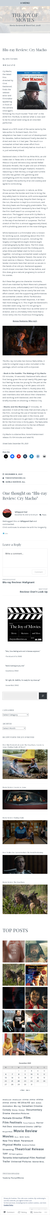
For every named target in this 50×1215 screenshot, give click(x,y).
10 (31, 1074)
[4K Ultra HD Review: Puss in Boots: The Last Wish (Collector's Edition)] (36, 975)
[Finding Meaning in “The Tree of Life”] (14, 951)
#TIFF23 (32, 1100)
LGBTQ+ (38, 1126)
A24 (33, 1103)
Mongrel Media (7, 1132)
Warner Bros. (38, 1162)
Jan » (28, 1090)
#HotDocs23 (7, 1100)
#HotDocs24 (16, 1100)
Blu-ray (17, 1106)
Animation (8, 1106)
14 (12, 1078)
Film (27, 1118)
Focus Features (29, 1123)
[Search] (43, 695)
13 (6, 1078)
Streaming (8, 1149)
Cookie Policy (8, 1205)
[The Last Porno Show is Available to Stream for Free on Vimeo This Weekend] (14, 998)
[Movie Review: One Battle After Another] (36, 951)
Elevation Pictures (20, 1113)
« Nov (22, 1090)
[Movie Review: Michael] (36, 998)
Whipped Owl (21, 512)
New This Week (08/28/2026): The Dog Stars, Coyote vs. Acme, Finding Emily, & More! (23, 746)
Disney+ (22, 1110)
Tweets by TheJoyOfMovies (13, 1178)
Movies (8, 1136)
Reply (44, 515)
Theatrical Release (29, 1149)
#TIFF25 (6, 1103)
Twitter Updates (11, 1173)
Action (38, 1103)
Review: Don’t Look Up (34, 590)
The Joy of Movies (25, 17)
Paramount (27, 1140)
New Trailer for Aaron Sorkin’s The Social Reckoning (23, 852)
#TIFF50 (13, 1103)
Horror (39, 1122)
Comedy (7, 1110)
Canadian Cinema (32, 1106)
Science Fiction (28, 1145)
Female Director (13, 1118)
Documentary (34, 1109)
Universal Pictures (21, 1161)
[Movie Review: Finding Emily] (25, 845)
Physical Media (12, 1144)
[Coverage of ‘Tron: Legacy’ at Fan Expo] (14, 1021)
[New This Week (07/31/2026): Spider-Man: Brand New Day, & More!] (36, 1021)
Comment (39, 572)
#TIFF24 (39, 1100)
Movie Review (25, 1131)
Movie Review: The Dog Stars (14, 882)
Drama (6, 1113)
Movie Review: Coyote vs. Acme (14, 787)
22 (19, 1081)
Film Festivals (12, 1122)
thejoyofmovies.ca (15, 478)
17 (31, 1078)
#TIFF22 (25, 1100)
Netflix (27, 1137)
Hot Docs (7, 1126)
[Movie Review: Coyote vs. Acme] (25, 810)
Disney (15, 1110)
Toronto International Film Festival (24, 1157)
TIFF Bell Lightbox (16, 1154)
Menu (26, 3)
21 (12, 1081)
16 (25, 1078)
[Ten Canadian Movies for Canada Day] (14, 1044)
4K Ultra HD (24, 1102)
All (23, 482)
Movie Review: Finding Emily (13, 818)
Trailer (6, 1161)
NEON (22, 1137)
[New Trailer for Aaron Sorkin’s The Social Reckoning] (25, 875)
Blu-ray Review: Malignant (18, 581)
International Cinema (23, 1126)
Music (17, 1137)
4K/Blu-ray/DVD (13, 482)
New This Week (11, 1140)
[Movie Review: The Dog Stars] (25, 915)
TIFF (5, 1153)
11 (37, 1074)
